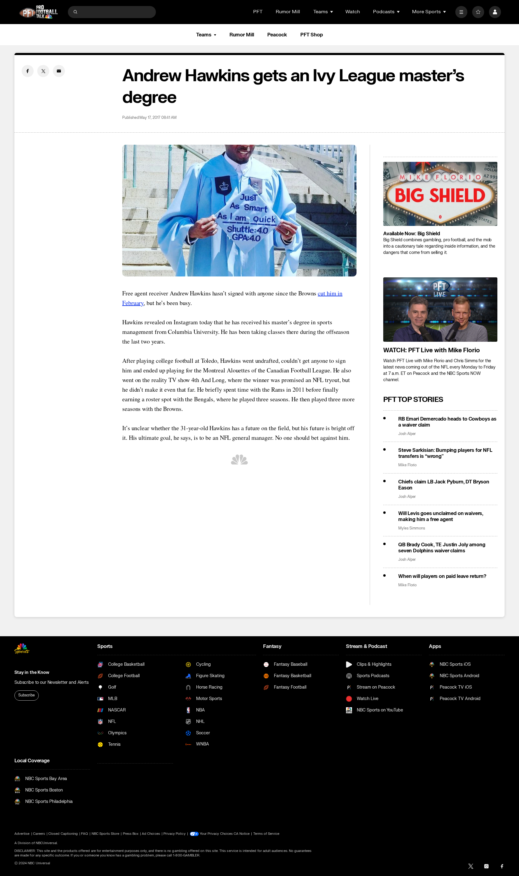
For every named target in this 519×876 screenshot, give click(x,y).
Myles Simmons (411, 528)
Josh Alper (407, 434)
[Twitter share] (43, 71)
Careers (39, 833)
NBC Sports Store (106, 833)
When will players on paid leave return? (442, 576)
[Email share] (59, 71)
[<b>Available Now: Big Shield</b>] (440, 194)
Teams (203, 35)
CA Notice (242, 833)
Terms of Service (266, 833)
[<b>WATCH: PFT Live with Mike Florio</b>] (440, 309)
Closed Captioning (63, 833)
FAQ (84, 833)
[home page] (38, 12)
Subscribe (26, 695)
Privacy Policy (174, 833)
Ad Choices (151, 833)
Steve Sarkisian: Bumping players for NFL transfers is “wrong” (445, 453)
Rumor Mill (288, 12)
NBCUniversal (46, 843)
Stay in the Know (31, 672)
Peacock (277, 35)
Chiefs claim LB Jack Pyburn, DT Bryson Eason (443, 485)
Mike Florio (407, 465)
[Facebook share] (28, 71)
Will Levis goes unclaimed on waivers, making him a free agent (440, 516)
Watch (352, 12)
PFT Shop (311, 35)
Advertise (22, 833)
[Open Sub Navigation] (332, 11)
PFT (258, 12)
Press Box (131, 833)
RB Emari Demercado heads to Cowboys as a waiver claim (447, 422)
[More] (461, 12)
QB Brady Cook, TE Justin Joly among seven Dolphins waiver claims (441, 548)
